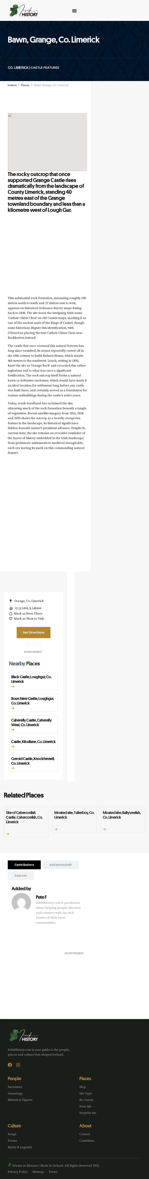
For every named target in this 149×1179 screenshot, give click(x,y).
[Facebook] (10, 1065)
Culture (14, 1125)
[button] (12, 686)
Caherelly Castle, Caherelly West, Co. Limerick (31, 722)
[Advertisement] (47, 259)
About (85, 1125)
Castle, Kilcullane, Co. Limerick (33, 741)
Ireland (12, 85)
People (14, 1078)
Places (25, 85)
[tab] (24, 864)
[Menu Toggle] (74, 10)
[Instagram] (18, 1065)
